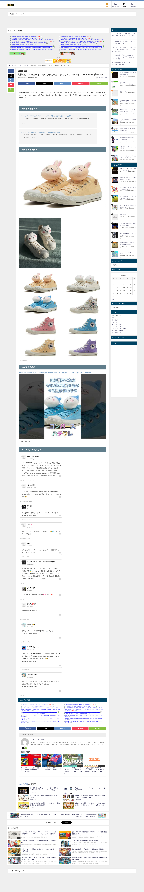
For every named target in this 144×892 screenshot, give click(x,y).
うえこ (29, 543)
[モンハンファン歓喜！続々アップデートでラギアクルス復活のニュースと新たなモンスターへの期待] (115, 75)
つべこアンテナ (116, 326)
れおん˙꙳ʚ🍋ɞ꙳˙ (31, 624)
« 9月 (113, 299)
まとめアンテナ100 (117, 330)
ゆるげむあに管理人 (103, 77)
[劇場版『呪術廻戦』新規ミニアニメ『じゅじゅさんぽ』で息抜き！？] (115, 180)
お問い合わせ (123, 91)
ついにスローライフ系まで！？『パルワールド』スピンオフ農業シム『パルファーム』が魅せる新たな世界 (124, 49)
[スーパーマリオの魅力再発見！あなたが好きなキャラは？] (115, 207)
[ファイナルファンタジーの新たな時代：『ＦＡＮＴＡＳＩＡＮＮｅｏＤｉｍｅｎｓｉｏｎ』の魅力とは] (115, 121)
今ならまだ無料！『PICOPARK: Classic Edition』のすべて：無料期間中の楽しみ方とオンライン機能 (124, 57)
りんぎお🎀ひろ (31, 604)
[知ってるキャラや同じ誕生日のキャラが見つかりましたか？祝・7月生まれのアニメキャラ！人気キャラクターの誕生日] (115, 189)
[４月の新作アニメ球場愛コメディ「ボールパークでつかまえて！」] (115, 149)
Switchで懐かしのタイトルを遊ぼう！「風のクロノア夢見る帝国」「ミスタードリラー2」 (123, 35)
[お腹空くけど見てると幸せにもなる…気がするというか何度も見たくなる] (115, 245)
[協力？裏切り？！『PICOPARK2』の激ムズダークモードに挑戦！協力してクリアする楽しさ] (115, 84)
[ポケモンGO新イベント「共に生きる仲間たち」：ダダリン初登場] (115, 131)
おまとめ (114, 322)
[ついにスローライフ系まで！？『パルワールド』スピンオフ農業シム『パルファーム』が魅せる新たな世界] (115, 112)
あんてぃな (115, 320)
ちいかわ (20, 70)
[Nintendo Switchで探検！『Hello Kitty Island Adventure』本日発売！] (115, 254)
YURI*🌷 (29, 524)
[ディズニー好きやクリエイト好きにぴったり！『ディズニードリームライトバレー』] (115, 158)
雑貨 (25, 70)
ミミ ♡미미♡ (31, 588)
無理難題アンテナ (117, 332)
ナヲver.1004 (31, 485)
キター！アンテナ (117, 324)
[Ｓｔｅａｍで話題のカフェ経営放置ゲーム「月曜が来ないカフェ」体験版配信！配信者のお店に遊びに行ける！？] (115, 102)
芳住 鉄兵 (29, 506)
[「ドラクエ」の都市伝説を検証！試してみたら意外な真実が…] (115, 226)
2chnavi (114, 318)
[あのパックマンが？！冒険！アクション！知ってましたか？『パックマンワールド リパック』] (115, 198)
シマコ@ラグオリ (32, 674)
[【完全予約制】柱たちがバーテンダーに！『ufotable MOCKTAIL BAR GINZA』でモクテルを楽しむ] (115, 235)
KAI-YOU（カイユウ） (33, 647)
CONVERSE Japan (33, 456)
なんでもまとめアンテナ (119, 328)
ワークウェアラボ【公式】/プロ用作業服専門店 (41, 561)
